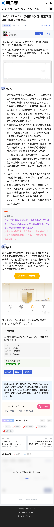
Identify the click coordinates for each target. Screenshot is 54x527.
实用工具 (7, 25)
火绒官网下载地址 (27, 276)
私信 (48, 34)
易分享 (33, 509)
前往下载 (47, 26)
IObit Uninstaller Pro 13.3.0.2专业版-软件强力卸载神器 (40, 444)
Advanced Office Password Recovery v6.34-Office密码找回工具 (13, 444)
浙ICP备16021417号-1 (27, 512)
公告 (10, 8)
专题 (30, 8)
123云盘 (18, 372)
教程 (23, 8)
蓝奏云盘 (8, 372)
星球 (17, 8)
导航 (36, 8)
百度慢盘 (28, 372)
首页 (4, 8)
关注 (39, 34)
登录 (27, 479)
